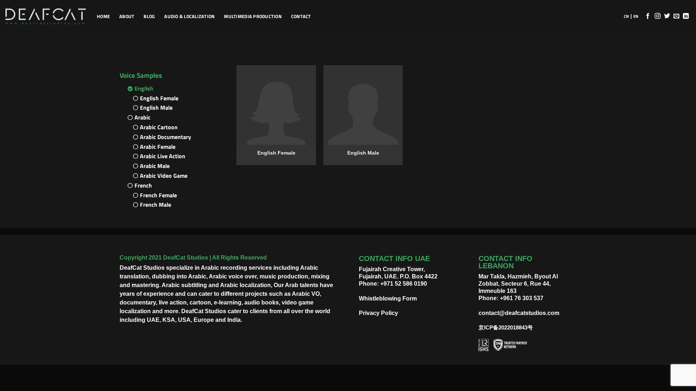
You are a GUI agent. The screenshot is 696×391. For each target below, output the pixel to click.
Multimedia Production (252, 16)
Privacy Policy (378, 313)
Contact (301, 16)
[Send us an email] (676, 16)
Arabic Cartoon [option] (159, 127)
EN (635, 16)
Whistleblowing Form (388, 298)
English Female (276, 153)
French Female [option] (158, 195)
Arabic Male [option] (155, 165)
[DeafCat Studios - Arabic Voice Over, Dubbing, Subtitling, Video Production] (45, 16)
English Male (363, 153)
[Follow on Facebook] (648, 16)
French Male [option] (155, 204)
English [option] (143, 88)
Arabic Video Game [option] (163, 175)
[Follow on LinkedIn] (686, 16)
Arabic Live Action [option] (162, 156)
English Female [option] (159, 98)
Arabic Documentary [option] (165, 137)
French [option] (143, 185)
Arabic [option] (142, 117)
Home (103, 16)
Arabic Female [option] (157, 146)
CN (626, 16)
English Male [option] (156, 107)
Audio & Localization (189, 16)
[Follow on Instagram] (657, 16)
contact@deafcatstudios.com (518, 313)
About (126, 16)
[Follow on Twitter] (667, 16)
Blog (149, 16)
